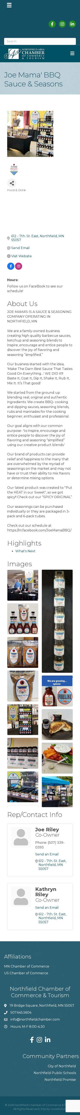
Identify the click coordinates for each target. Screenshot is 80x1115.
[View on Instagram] (18, 269)
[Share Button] (11, 183)
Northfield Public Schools (55, 1073)
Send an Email (47, 854)
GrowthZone (58, 1108)
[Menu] (9, 5)
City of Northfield (62, 1066)
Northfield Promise (60, 1080)
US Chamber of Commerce (26, 973)
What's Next (25, 551)
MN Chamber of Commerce (26, 966)
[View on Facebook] (10, 269)
